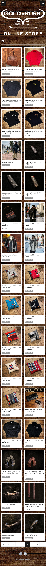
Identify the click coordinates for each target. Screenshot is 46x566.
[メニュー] (3, 3)
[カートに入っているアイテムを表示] (42, 3)
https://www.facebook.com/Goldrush (20, 554)
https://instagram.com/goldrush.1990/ (25, 554)
